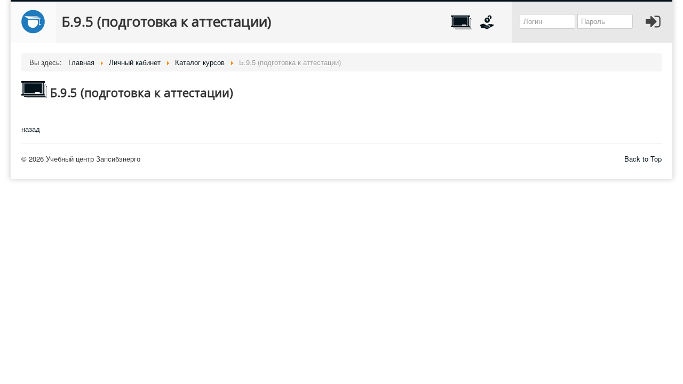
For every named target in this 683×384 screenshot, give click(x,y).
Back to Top (643, 159)
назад (30, 129)
